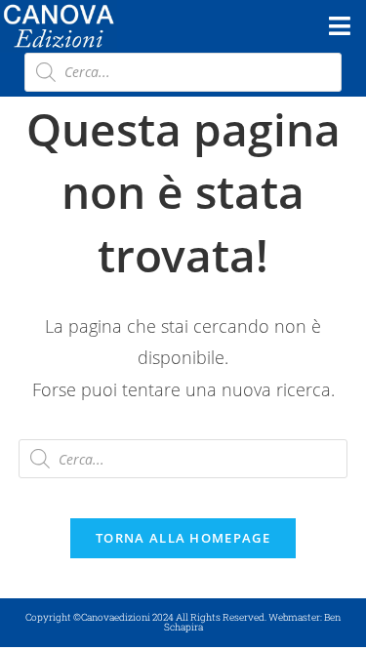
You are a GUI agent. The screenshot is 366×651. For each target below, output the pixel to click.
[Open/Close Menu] (339, 26)
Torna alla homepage (183, 538)
